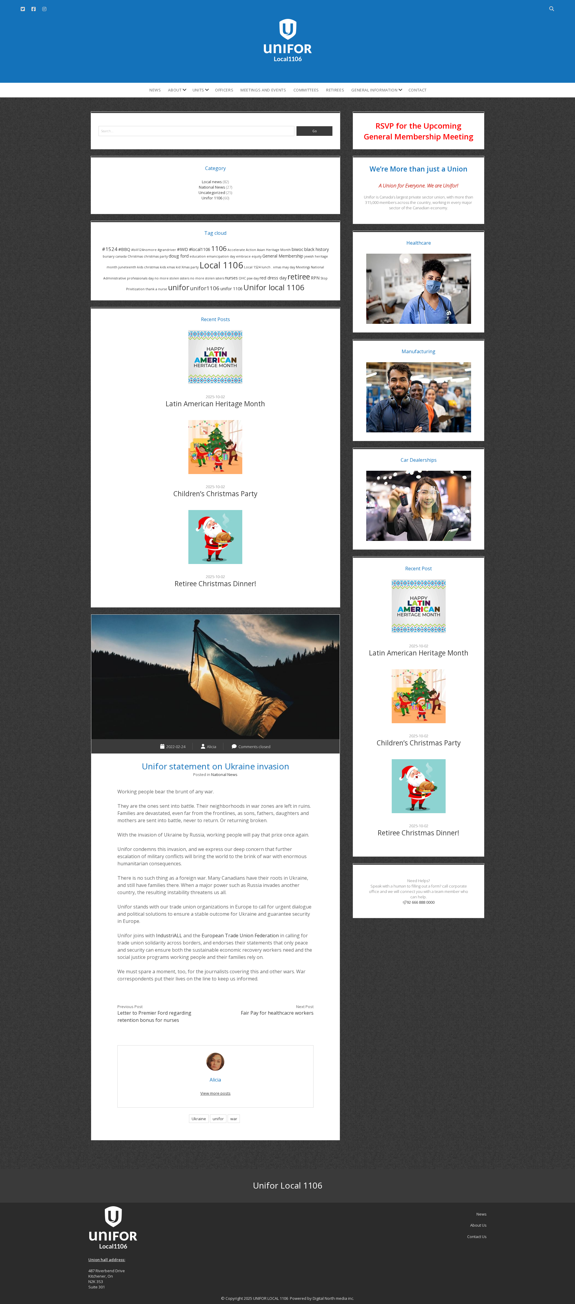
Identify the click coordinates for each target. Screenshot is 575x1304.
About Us (478, 1225)
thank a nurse (156, 289)
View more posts (215, 1093)
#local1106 (199, 249)
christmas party (156, 256)
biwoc (297, 249)
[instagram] (44, 9)
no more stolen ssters (207, 278)
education (198, 256)
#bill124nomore (144, 250)
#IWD (182, 249)
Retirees (335, 90)
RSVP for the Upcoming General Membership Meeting (418, 131)
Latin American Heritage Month (215, 403)
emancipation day (221, 256)
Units (198, 90)
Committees (306, 90)
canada (121, 256)
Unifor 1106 (212, 198)
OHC (242, 278)
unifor (178, 287)
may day (288, 267)
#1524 (109, 249)
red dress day (273, 278)
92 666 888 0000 (421, 902)
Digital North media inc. (333, 1298)
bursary (108, 256)
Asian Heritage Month (274, 250)
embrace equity (248, 256)
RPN (315, 278)
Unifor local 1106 (274, 287)
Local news (212, 181)
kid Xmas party (187, 267)
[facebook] (33, 9)
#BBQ (124, 249)
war (233, 1118)
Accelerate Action (242, 250)
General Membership (282, 256)
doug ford (179, 256)
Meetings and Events (263, 90)
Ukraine (199, 1118)
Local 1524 (252, 267)
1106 (219, 248)
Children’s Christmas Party (215, 493)
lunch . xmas (271, 267)
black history (316, 249)
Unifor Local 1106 (287, 1185)
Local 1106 (221, 265)
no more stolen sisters (172, 278)
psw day (253, 278)
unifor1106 (205, 288)
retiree (299, 276)
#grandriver (167, 250)
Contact (417, 90)
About (174, 90)
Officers (224, 90)
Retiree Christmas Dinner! (215, 583)
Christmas (135, 256)
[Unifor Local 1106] (287, 59)
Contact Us (477, 1236)
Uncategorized (212, 192)
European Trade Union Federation (240, 935)
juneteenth (127, 267)
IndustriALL (169, 935)
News (155, 90)
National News (212, 187)
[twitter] (23, 9)
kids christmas (148, 267)
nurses (231, 278)
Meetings (303, 267)
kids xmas (167, 267)
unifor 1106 (231, 288)
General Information (374, 90)
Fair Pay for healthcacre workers (277, 1013)
